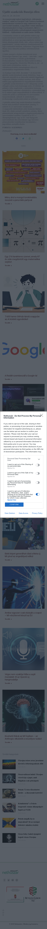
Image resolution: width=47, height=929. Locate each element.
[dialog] (23, 464)
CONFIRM (14, 504)
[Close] (42, 416)
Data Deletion (10, 513)
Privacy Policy (37, 513)
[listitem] (23, 459)
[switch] (38, 465)
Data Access (23, 513)
